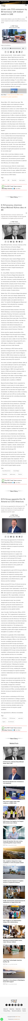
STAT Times (5, 765)
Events (24, 1011)
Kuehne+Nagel (16, 470)
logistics (4, 721)
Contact (24, 1009)
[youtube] (18, 1005)
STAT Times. (18, 1016)
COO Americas (12, 718)
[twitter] (8, 52)
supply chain (20, 718)
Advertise (12, 1009)
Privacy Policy (7, 1011)
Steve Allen (14, 180)
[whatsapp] (11, 52)
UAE (8, 180)
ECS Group (4, 718)
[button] (14, 17)
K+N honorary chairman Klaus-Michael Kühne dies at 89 (13, 207)
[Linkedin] (14, 52)
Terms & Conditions (16, 1011)
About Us (6, 1009)
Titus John (5, 805)
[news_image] (14, 753)
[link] (22, 52)
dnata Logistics (22, 180)
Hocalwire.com (17, 1019)
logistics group (12, 474)
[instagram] (15, 1005)
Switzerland (4, 474)
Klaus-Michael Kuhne (6, 470)
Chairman (20, 474)
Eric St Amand (11, 721)
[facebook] (5, 52)
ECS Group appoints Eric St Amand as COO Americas (13, 500)
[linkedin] (12, 1005)
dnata (3, 180)
